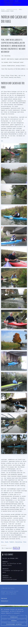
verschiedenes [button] (8, 4)
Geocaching (18, 542)
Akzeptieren (14, 617)
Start (5, 1)
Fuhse (24, 542)
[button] (1, 3)
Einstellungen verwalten (14, 624)
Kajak (6, 542)
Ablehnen (14, 620)
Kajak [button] (16, 1)
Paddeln (11, 542)
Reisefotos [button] (17, 3)
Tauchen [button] (11, 1)
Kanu (2, 542)
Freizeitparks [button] (8, 3)
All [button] (2, 141)
